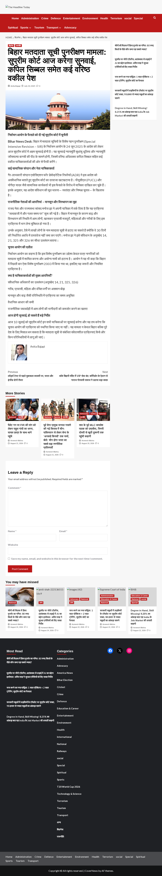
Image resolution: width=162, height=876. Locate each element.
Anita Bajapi (15, 86)
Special (138, 18)
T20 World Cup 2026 (68, 786)
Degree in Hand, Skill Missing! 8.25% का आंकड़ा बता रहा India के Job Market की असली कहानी (132, 112)
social (127, 18)
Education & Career (109, 599)
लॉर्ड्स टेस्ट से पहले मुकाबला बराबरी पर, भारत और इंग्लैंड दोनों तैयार (30, 376)
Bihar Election (65, 680)
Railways (61, 751)
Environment (90, 18)
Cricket (61, 687)
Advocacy (70, 27)
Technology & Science (69, 793)
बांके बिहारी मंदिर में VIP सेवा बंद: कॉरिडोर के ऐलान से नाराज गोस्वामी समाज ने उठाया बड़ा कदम (83, 376)
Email (63, 531)
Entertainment (71, 18)
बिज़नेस (11, 45)
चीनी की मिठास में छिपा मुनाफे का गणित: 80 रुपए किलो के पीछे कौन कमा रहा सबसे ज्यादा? (134, 47)
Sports (24, 27)
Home (15, 18)
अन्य (41, 603)
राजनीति (18, 45)
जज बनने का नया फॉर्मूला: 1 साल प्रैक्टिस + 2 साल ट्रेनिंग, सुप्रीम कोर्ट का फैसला (134, 78)
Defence (56, 18)
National (12, 417)
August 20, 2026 (88, 443)
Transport (52, 27)
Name (12, 531)
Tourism (39, 27)
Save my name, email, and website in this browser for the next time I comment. (57, 558)
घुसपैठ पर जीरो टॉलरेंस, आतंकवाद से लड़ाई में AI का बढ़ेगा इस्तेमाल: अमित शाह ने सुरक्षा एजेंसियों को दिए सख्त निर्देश (133, 63)
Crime (44, 18)
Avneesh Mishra (16, 440)
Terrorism (116, 18)
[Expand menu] (30, 27)
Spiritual (13, 27)
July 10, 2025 (29, 86)
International (64, 736)
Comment (14, 487)
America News (65, 672)
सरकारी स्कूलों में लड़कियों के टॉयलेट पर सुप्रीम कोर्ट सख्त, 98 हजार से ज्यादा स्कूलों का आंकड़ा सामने (134, 94)
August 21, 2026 (16, 443)
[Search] (155, 18)
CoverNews (91, 870)
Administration (30, 18)
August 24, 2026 (16, 627)
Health (104, 18)
